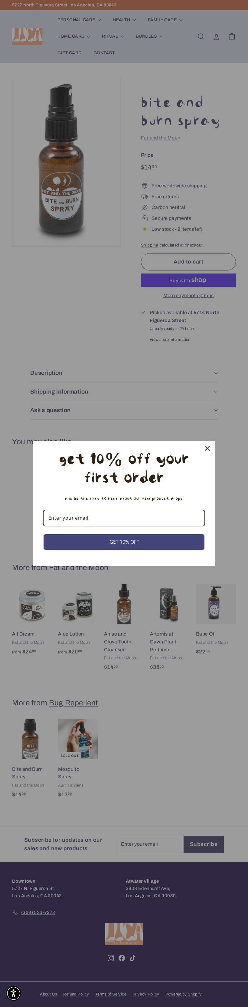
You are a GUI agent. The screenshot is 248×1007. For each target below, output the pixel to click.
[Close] (207, 448)
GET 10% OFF (124, 542)
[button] (13, 993)
